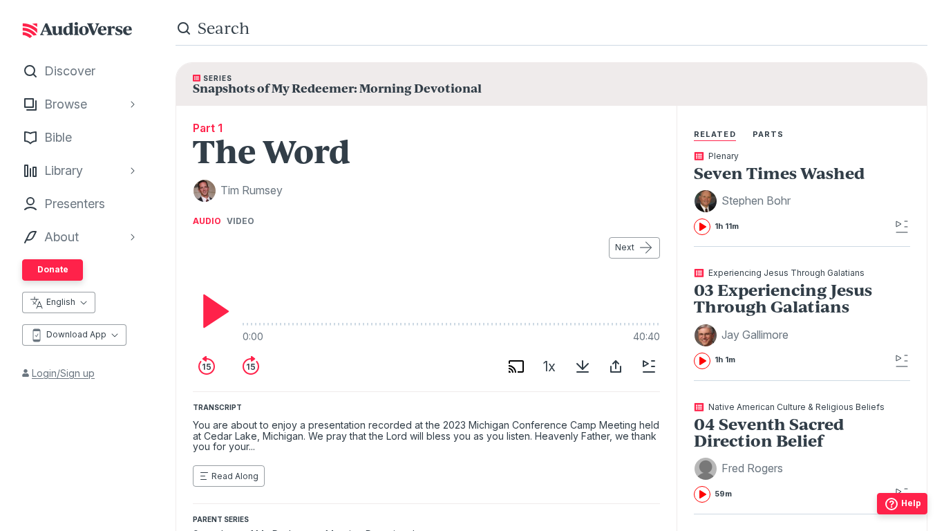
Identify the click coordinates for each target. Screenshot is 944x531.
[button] (744, 201)
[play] (212, 311)
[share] (616, 366)
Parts (768, 134)
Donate (52, 269)
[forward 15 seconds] (251, 366)
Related (715, 134)
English (60, 302)
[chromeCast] (516, 366)
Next (624, 247)
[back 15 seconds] (206, 366)
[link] (792, 193)
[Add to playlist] (649, 366)
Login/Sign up (63, 373)
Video (240, 221)
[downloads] (583, 366)
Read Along (234, 476)
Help (911, 503)
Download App (76, 334)
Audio (207, 221)
